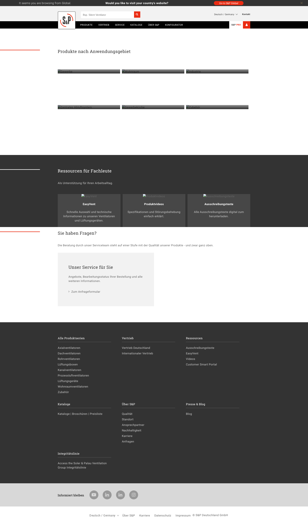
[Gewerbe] (89, 71)
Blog (189, 414)
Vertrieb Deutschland (136, 348)
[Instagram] (133, 494)
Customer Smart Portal (201, 364)
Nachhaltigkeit (131, 430)
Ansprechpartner (133, 425)
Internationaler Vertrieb (137, 353)
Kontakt (246, 14)
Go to (228, 3)
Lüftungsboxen (68, 364)
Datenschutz (162, 515)
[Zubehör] (217, 107)
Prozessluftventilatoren (73, 375)
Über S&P (153, 24)
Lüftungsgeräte (68, 381)
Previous (12, 32)
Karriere (127, 436)
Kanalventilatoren (69, 370)
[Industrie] (217, 71)
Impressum (183, 515)
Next (295, 32)
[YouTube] (93, 494)
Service (120, 24)
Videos (190, 359)
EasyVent (192, 353)
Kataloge (136, 24)
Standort (128, 419)
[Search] (137, 14)
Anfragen (128, 441)
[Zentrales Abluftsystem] (89, 107)
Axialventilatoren (69, 348)
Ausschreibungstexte (200, 348)
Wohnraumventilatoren (73, 386)
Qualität (127, 414)
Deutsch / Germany (224, 14)
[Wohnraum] (153, 71)
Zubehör (63, 392)
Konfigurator (174, 24)
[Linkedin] (107, 494)
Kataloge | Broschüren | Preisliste (80, 414)
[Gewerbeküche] (153, 107)
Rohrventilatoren (69, 359)
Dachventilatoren (69, 353)
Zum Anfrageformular (85, 292)
